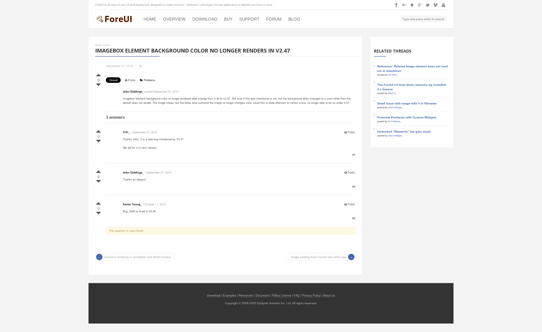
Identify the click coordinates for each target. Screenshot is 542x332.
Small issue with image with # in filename (407, 103)
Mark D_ (392, 93)
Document (262, 295)
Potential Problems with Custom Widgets (406, 117)
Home (150, 19)
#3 (353, 218)
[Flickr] (404, 4)
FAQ (297, 295)
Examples (229, 295)
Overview (174, 19)
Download (204, 19)
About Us (329, 295)
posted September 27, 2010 (161, 91)
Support (249, 19)
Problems (149, 80)
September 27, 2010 (144, 132)
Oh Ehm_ (393, 75)
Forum (274, 19)
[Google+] (419, 4)
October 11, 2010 (155, 204)
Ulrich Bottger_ (395, 107)
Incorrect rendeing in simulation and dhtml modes (137, 257)
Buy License (283, 295)
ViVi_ (126, 132)
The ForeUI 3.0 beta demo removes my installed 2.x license (411, 87)
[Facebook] (396, 4)
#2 (353, 186)
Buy (228, 19)
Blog (294, 19)
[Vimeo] (435, 4)
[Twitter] (427, 4)
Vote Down (98, 84)
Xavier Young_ (132, 204)
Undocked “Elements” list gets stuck (404, 131)
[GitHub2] (412, 4)
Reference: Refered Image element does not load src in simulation (412, 68)
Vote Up (98, 74)
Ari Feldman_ (394, 121)
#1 (353, 155)
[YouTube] (443, 4)
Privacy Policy (311, 295)
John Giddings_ (133, 91)
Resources (246, 295)
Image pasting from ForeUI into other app (318, 257)
